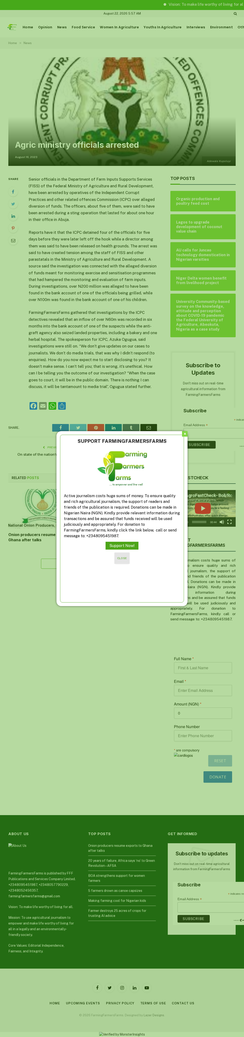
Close (122, 558)
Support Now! (122, 545)
